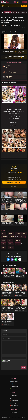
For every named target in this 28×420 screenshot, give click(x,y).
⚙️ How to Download (14, 381)
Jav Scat (15, 12)
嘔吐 (10, 244)
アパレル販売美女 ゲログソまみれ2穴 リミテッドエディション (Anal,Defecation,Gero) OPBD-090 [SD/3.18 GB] (20, 308)
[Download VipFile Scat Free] (5, 2)
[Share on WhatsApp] (15, 259)
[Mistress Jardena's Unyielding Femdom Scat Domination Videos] (7, 218)
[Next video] (26, 273)
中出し (17, 240)
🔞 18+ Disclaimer (14, 400)
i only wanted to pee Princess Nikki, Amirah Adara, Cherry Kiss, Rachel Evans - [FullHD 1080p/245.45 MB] (7, 211)
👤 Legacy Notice (14, 386)
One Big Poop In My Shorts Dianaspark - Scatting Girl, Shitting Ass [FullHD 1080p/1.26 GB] (19, 200)
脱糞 (3, 247)
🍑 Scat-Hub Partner (14, 388)
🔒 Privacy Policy (14, 395)
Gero (10, 233)
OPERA (12, 236)
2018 (10, 247)
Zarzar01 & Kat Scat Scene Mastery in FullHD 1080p (19, 223)
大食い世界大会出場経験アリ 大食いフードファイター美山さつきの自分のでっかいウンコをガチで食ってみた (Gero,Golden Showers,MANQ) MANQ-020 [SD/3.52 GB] (7, 308)
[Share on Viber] (12, 259)
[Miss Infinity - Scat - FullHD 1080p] (7, 195)
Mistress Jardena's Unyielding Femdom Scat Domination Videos (7, 223)
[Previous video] (2, 273)
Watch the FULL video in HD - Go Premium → (14, 52)
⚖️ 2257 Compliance (14, 403)
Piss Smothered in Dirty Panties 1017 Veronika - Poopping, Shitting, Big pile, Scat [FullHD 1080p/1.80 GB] (20, 211)
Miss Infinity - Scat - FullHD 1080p (7, 200)
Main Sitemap (14, 412)
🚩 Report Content (14, 405)
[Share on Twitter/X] (19, 259)
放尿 (17, 244)
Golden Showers (21, 233)
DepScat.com (7, 12)
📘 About (14, 383)
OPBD (4, 236)
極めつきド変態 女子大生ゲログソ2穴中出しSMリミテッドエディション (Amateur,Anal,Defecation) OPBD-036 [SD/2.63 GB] (7, 293)
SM (3, 240)
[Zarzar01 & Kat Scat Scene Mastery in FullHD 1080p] (20, 218)
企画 (3, 244)
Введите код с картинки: (7, 355)
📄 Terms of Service (14, 398)
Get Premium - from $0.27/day (14, 182)
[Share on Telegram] (8, 259)
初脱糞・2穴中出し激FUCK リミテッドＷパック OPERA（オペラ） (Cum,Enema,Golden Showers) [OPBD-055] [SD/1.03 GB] (20, 293)
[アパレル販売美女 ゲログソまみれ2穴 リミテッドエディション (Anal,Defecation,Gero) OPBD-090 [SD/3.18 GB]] (20, 302)
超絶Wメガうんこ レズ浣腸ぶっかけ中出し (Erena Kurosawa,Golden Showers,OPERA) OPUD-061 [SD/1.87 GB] (7, 322)
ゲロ (10, 240)
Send (23, 367)
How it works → (14, 186)
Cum (3, 233)
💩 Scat (21, 236)
